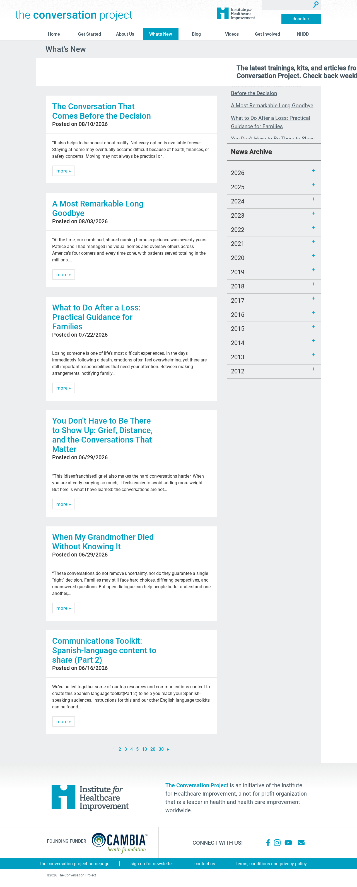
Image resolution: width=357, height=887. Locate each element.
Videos (232, 34)
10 (144, 749)
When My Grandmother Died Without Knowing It (103, 541)
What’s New (160, 34)
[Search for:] (286, 5)
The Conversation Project (74, 14)
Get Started (89, 34)
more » (63, 171)
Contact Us (204, 863)
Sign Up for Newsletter (152, 863)
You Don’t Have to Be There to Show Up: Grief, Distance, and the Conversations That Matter (102, 435)
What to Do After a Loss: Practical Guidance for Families (96, 317)
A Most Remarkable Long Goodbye (272, 105)
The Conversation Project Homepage (74, 863)
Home (54, 34)
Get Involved (267, 34)
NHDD (303, 34)
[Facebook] (268, 842)
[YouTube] (288, 843)
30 (161, 749)
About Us (125, 34)
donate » (301, 18)
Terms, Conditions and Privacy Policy (271, 863)
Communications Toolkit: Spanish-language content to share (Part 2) (104, 650)
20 (152, 749)
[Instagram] (277, 842)
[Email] (301, 843)
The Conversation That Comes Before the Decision (101, 111)
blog (196, 34)
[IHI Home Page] (236, 14)
